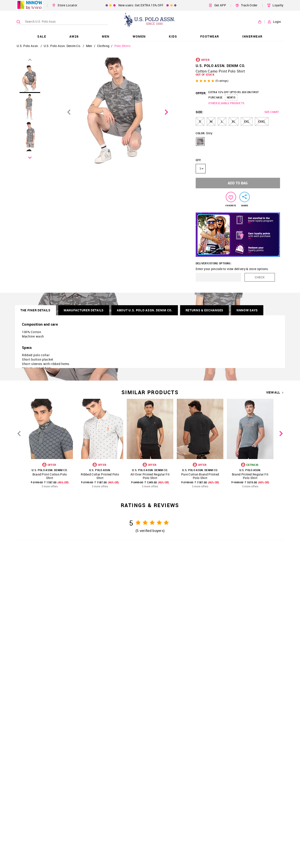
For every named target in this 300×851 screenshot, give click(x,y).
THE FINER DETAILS (35, 310)
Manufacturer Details (84, 310)
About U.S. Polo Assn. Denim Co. (144, 310)
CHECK (260, 277)
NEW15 (231, 97)
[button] (200, 141)
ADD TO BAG (238, 183)
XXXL (262, 121)
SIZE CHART (271, 112)
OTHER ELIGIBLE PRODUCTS (226, 103)
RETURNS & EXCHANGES (204, 310)
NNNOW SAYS (247, 310)
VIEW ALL (273, 392)
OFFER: (201, 93)
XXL (246, 121)
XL (233, 121)
